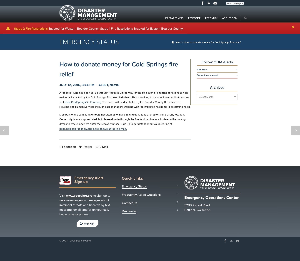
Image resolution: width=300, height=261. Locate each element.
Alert (103, 84)
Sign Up (89, 224)
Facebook (68, 146)
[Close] (293, 27)
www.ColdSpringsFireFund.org (83, 102)
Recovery (211, 18)
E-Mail (103, 146)
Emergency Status (134, 186)
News (114, 84)
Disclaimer (129, 211)
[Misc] (215, 3)
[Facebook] (202, 3)
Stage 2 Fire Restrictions (31, 28)
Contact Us (129, 203)
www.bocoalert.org (79, 195)
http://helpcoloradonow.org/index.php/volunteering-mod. (93, 129)
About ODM (230, 18)
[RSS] (209, 3)
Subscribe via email (207, 75)
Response (194, 18)
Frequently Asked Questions (141, 194)
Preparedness (174, 18)
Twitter (87, 146)
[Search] (245, 18)
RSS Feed (202, 69)
